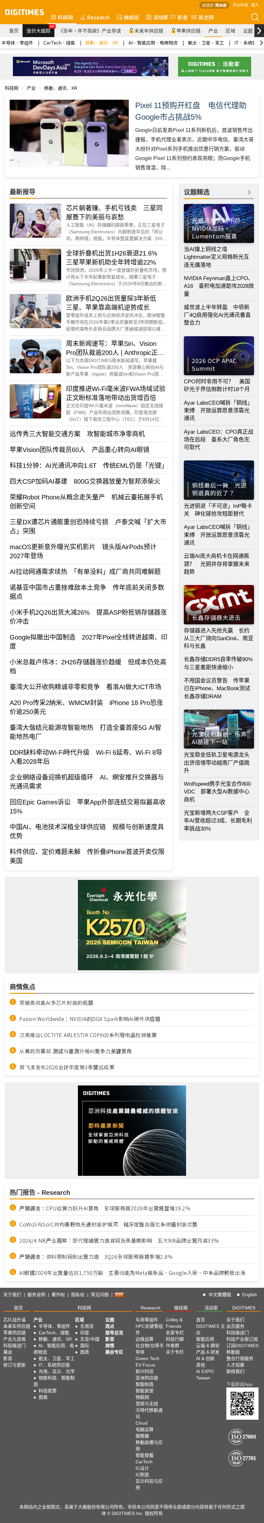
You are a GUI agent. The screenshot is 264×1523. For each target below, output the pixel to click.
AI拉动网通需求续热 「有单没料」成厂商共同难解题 (85, 571)
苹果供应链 (188, 30)
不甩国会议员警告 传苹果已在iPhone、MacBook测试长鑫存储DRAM (217, 689)
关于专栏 (175, 1352)
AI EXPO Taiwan (205, 1374)
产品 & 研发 (208, 1352)
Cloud (141, 1423)
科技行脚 (175, 1339)
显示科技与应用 (149, 1484)
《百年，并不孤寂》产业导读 (89, 30)
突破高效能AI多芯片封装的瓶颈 (56, 1002)
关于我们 (12, 1294)
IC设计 (142, 1468)
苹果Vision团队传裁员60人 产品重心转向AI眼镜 (79, 449)
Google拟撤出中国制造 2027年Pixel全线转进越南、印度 (88, 642)
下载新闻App (239, 1384)
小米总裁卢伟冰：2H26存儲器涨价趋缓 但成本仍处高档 (88, 667)
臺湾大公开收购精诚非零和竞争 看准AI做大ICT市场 (85, 687)
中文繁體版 (220, 1294)
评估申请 (240, 4)
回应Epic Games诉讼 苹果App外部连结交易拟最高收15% (87, 807)
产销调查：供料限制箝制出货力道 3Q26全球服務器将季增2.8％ (96, 1256)
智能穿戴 (145, 1455)
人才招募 (235, 1364)
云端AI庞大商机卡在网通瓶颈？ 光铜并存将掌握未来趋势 (217, 564)
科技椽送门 (14, 1345)
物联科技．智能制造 (54, 1381)
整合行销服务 (239, 1358)
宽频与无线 (147, 1403)
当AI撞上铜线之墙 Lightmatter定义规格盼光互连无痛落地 (216, 257)
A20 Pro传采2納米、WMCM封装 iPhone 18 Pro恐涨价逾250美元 (86, 707)
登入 (255, 4)
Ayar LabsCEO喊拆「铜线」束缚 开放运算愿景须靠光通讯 (218, 411)
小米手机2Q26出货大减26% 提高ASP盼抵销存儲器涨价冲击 (88, 617)
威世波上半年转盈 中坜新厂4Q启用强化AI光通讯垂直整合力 (217, 315)
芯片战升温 (14, 1319)
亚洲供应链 (147, 1377)
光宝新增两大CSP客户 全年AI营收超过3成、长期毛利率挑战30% (218, 821)
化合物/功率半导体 (150, 1349)
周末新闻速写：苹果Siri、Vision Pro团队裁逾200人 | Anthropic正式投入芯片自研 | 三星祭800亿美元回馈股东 (116, 348)
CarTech (144, 1461)
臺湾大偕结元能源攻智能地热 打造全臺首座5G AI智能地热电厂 (85, 732)
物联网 (142, 1397)
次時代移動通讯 (149, 1413)
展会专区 (114, 1352)
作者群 (172, 1345)
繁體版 (207, 5)
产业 (213, 30)
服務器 (142, 1435)
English (249, 1294)
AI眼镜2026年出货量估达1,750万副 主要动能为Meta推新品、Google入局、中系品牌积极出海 (132, 1272)
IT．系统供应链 (54, 1364)
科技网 (65, 17)
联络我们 (235, 1371)
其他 (200, 1364)
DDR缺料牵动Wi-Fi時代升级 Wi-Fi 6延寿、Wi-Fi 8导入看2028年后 (86, 757)
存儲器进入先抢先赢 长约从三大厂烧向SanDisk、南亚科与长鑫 (218, 639)
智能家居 (145, 1390)
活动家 (160, 17)
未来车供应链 (148, 30)
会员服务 (235, 1326)
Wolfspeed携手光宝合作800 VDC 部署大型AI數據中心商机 (217, 792)
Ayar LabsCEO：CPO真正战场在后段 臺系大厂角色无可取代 (218, 440)
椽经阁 (131, 17)
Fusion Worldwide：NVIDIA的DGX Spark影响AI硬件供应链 (89, 1019)
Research (98, 17)
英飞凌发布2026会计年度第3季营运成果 (66, 1067)
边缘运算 (145, 1339)
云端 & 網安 (208, 1345)
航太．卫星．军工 (206, 42)
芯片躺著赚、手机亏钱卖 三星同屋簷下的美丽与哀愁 (114, 213)
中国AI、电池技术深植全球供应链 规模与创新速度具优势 (87, 831)
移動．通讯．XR (101, 42)
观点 (109, 1326)
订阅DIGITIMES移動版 (242, 1349)
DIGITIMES (243, 1307)
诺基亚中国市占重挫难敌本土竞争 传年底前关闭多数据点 (87, 592)
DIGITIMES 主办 (210, 1329)
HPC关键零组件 (149, 1329)
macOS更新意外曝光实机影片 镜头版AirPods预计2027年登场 (83, 551)
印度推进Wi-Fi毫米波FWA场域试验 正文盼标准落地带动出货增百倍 (116, 393)
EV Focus (145, 1364)
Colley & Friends (174, 1323)
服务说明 (36, 1294)
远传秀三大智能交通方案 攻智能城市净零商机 (77, 434)
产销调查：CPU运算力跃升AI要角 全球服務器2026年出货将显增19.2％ (105, 1208)
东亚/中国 (89, 1339)
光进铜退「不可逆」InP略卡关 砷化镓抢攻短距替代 (218, 510)
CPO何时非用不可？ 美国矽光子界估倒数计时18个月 (217, 385)
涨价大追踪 (40, 29)
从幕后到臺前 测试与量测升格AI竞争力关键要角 (75, 1051)
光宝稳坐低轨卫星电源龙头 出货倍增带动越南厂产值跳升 (219, 763)
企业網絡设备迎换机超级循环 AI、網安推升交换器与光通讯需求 (87, 782)
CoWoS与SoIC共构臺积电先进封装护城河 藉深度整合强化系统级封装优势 (108, 1224)
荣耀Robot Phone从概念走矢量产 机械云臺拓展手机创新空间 (86, 502)
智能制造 (145, 1384)
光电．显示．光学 (57, 1371)
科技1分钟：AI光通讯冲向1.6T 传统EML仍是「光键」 (88, 465)
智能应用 (205, 1339)
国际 (84, 1345)
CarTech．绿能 (59, 42)
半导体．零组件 (17, 42)
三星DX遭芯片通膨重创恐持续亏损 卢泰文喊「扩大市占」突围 (88, 527)
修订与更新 (14, 1364)
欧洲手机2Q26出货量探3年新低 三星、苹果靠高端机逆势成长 (114, 303)
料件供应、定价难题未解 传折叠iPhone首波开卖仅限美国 (87, 856)
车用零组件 (147, 1319)
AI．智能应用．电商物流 (153, 42)
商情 (109, 1345)
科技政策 (48, 1390)
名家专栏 (175, 1332)
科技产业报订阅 (242, 1339)
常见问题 (100, 1294)
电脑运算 (145, 1429)
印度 (84, 1332)
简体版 (221, 5)
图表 (43, 1397)
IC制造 (142, 1474)
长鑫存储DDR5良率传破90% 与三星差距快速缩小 (219, 663)
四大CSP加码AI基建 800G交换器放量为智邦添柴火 (85, 481)
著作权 (58, 1294)
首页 (14, 30)
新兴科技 (145, 1371)
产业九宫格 (14, 1339)
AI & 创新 (205, 1358)
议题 (248, 30)
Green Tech (147, 1358)
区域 (230, 30)
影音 (180, 17)
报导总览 (114, 1332)
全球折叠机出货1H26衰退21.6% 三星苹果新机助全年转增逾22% (115, 258)
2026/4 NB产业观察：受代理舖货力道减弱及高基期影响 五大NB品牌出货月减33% (119, 1240)
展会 (7, 1352)
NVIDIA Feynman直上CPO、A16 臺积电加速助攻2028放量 (219, 286)
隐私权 (78, 1294)
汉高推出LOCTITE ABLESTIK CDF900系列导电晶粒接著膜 (88, 1035)
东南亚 (87, 1326)
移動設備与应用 (149, 1445)
